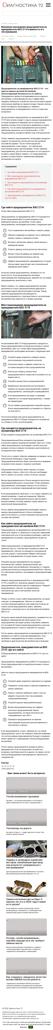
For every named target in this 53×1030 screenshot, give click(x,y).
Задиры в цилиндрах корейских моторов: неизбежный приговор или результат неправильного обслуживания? (24, 863)
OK (31, 1027)
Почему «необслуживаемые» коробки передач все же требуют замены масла (25, 941)
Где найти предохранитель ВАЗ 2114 (22, 172)
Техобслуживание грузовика (22, 796)
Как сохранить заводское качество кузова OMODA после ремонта (26, 978)
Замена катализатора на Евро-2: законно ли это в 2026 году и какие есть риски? (26, 902)
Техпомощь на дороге (18, 828)
